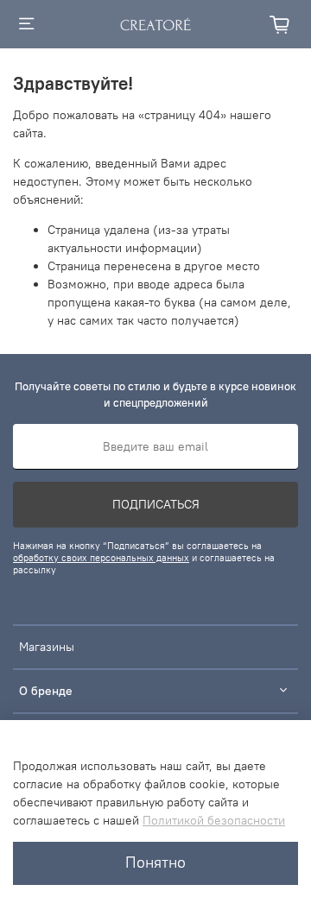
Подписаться (156, 504)
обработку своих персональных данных (101, 558)
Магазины (46, 646)
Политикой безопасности (214, 820)
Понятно (155, 862)
